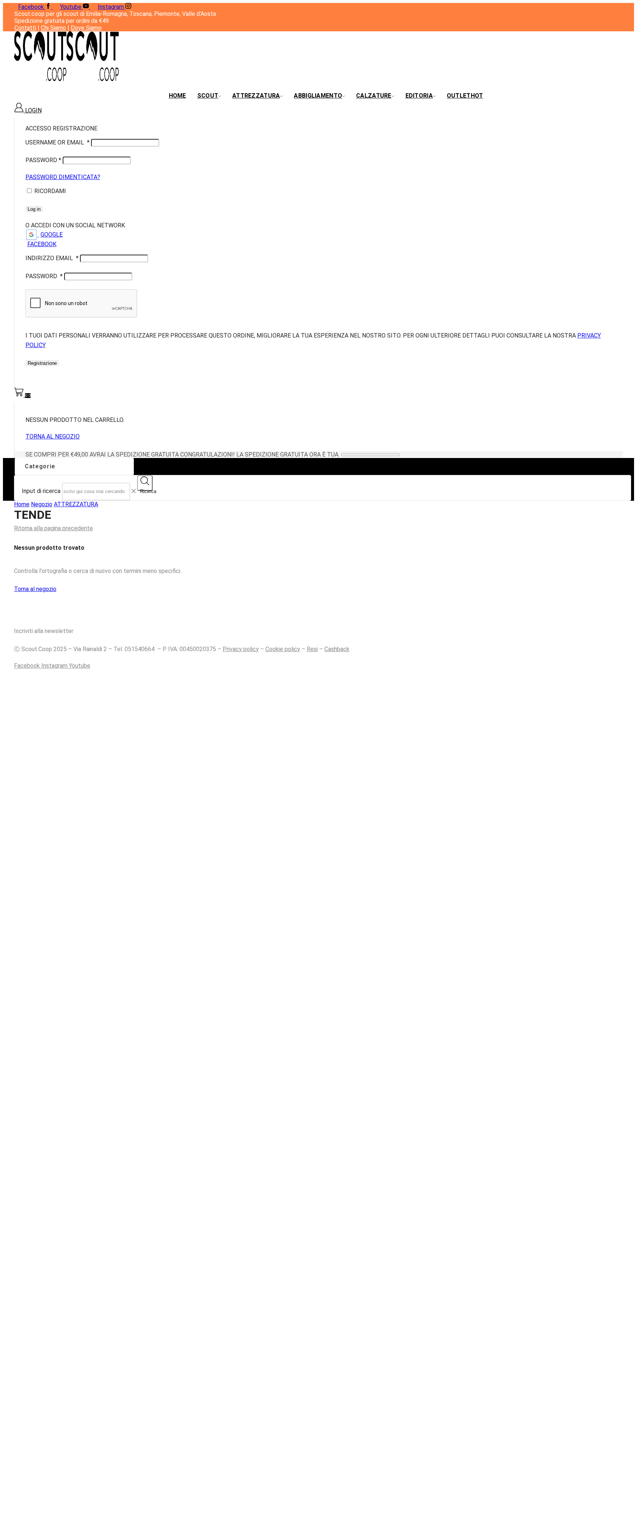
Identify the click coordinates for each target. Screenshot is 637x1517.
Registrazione (42, 363)
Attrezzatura (256, 95)
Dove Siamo (86, 27)
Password (43, 160)
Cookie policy (282, 649)
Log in (34, 209)
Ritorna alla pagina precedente (53, 528)
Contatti (25, 27)
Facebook (41, 244)
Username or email (57, 142)
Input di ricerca (41, 490)
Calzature (373, 95)
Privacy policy (241, 649)
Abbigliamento (318, 95)
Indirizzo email (52, 258)
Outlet (465, 95)
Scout (207, 95)
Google (52, 234)
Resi (312, 649)
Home (177, 95)
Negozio (41, 504)
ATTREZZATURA (76, 504)
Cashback (336, 649)
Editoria (419, 95)
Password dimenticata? (62, 177)
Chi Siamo (53, 27)
